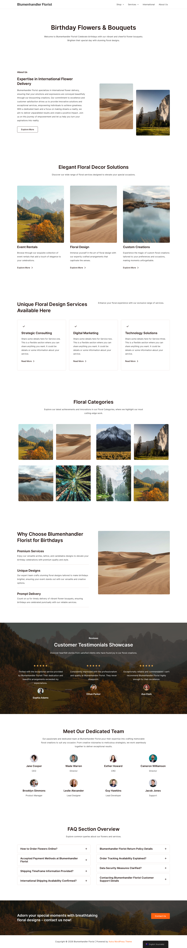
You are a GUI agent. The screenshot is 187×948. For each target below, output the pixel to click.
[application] (122, 4)
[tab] (53, 849)
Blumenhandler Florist (34, 4)
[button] (27, 129)
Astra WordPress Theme (120, 941)
